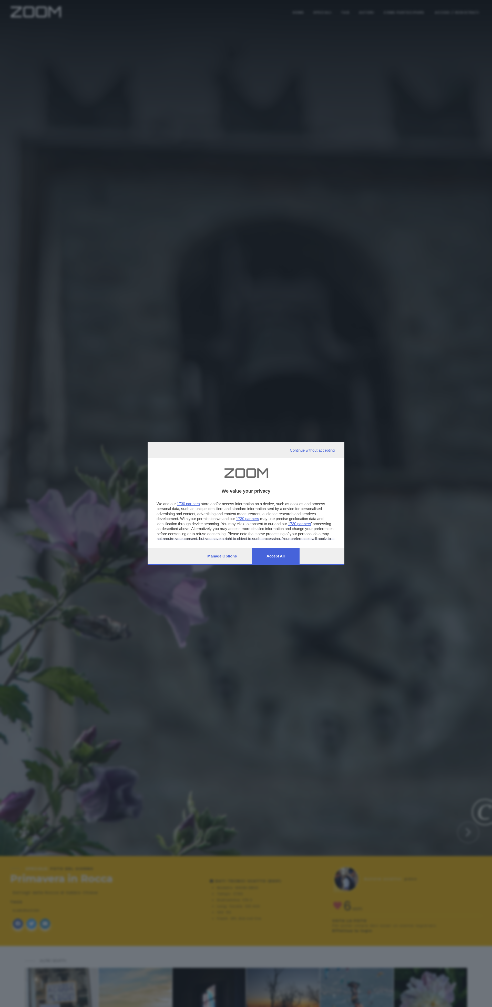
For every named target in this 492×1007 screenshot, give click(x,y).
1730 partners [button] (188, 504)
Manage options (222, 556)
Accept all (275, 556)
